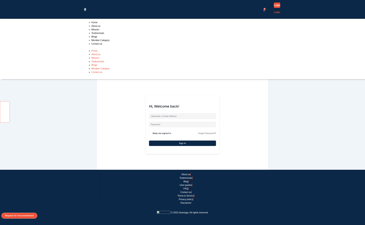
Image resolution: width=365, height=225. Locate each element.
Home (94, 22)
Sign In (182, 143)
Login (277, 5)
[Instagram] (4, 116)
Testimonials (97, 33)
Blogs (94, 36)
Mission (95, 29)
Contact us (96, 44)
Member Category (100, 40)
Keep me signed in (162, 133)
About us (95, 26)
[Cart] (264, 10)
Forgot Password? (207, 133)
